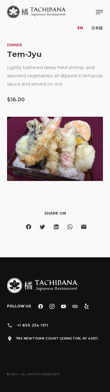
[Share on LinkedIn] (56, 227)
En (80, 28)
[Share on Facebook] (29, 227)
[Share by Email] (84, 227)
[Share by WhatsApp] (70, 227)
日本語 (97, 28)
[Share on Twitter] (42, 227)
